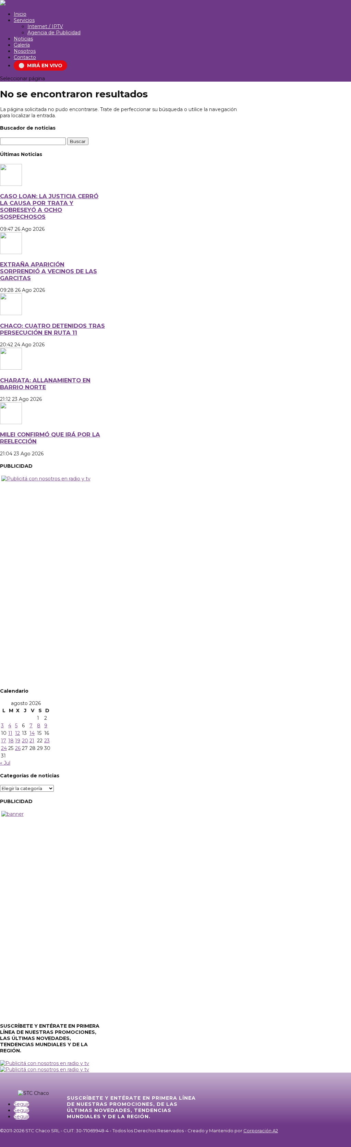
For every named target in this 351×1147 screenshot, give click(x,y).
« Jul (5, 763)
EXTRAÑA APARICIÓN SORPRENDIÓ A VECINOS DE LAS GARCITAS (48, 271)
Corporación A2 (260, 1130)
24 (4, 748)
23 (47, 741)
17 (3, 741)
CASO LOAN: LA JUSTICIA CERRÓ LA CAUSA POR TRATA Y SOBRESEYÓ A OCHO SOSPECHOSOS (49, 206)
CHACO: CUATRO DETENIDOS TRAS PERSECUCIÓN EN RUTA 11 (52, 329)
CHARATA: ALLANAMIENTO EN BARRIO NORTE (45, 384)
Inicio (20, 14)
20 (25, 741)
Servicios (24, 20)
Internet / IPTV (45, 26)
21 (31, 741)
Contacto (25, 57)
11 (10, 733)
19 (17, 741)
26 (18, 748)
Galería (22, 45)
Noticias (23, 39)
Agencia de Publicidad (54, 32)
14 (32, 733)
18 (11, 741)
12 (17, 733)
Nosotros (25, 51)
